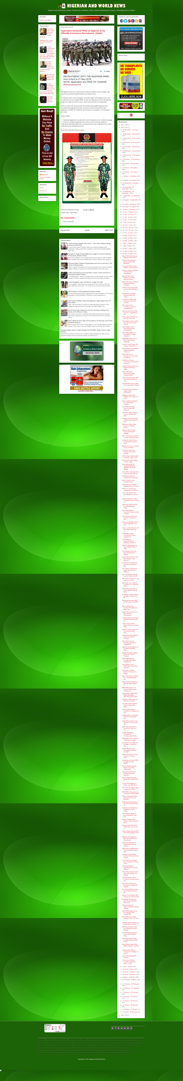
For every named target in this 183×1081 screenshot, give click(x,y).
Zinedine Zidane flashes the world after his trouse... (130, 923)
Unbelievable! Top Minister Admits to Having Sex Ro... (130, 716)
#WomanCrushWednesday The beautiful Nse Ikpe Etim (130, 850)
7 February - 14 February (130, 992)
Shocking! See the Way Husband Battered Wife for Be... (130, 940)
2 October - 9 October (129, 180)
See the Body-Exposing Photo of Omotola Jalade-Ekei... (129, 767)
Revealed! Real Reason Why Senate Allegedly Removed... (129, 901)
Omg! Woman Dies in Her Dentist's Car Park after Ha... (130, 722)
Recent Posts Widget (140, 58)
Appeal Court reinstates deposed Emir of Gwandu (130, 485)
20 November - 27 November (131, 151)
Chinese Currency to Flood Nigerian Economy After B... (130, 619)
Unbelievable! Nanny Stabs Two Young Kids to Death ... (130, 385)
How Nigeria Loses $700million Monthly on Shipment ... (130, 666)
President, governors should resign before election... (129, 451)
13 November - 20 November (131, 155)
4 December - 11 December (131, 142)
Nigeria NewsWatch (87, 1048)
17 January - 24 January (130, 1005)
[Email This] (84, 210)
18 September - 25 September (128, 188)
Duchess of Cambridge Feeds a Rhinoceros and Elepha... (130, 856)
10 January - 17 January (130, 1009)
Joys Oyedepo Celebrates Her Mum (102, 1046)
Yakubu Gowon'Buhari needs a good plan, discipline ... (129, 261)
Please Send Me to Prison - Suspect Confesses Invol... (130, 756)
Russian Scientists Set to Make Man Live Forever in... (130, 826)
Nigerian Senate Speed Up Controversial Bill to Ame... (130, 631)
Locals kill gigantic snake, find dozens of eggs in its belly (85, 282)
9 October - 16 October (130, 176)
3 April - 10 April (127, 966)
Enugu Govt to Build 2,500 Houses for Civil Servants (130, 895)
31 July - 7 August (128, 212)
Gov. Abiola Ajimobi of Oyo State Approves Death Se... (130, 890)
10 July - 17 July (128, 220)
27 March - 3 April (128, 969)
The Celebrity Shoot (51, 1041)
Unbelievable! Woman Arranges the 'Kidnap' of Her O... (130, 951)
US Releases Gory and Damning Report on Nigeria (129, 552)
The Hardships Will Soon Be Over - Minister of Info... (129, 517)
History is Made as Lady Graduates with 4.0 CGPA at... (130, 500)
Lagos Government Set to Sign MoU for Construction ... (130, 613)
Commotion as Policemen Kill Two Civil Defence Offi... (130, 564)
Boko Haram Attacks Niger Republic (132, 1041)
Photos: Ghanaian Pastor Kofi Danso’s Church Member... (129, 797)
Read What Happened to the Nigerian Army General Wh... (129, 912)
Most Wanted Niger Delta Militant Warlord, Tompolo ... (130, 945)
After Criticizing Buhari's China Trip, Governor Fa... (129, 728)
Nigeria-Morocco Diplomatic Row (101, 1048)
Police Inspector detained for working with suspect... (129, 402)
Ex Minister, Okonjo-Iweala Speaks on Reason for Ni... (130, 596)
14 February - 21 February (131, 988)
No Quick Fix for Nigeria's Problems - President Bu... (130, 744)
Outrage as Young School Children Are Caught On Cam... (130, 420)
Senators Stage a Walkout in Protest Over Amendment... (130, 271)
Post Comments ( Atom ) (91, 236)
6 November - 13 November (131, 159)
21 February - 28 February (131, 984)
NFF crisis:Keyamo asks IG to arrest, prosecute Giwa (130, 436)
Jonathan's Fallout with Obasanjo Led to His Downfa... (129, 301)
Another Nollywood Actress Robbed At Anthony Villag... (130, 367)
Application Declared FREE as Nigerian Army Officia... (130, 761)
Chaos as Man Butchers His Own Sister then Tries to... (130, 529)
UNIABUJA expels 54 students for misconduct (130, 476)
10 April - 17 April (128, 253)
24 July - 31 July (128, 214)
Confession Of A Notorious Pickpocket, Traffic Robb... (130, 809)
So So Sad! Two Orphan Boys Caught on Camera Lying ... (130, 861)
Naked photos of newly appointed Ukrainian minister (84, 291)
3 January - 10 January (130, 1012)
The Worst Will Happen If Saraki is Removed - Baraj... (129, 705)
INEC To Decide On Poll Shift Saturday (83, 1046)
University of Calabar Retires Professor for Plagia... (129, 671)
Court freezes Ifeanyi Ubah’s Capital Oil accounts (128, 408)
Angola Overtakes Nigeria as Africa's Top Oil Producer (130, 637)
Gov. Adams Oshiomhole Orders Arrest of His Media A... (129, 570)
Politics (96, 1039)
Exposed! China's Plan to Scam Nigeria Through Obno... (129, 590)
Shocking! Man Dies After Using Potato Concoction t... (130, 602)
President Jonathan (62, 1051)
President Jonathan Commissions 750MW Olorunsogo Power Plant (85, 1051)
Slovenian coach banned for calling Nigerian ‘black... (129, 506)
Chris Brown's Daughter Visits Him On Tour (61, 1044)
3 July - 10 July (127, 222)
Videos (133, 1039)
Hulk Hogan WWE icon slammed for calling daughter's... (129, 334)
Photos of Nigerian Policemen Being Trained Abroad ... (130, 906)
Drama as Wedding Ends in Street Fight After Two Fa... (130, 523)
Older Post (109, 230)
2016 (122, 127)
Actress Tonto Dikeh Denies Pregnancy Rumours (86, 1041)
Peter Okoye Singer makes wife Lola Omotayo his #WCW (130, 873)
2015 (122, 1015)
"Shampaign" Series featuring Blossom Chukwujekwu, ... (128, 328)
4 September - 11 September (131, 195)
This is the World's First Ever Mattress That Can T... (130, 494)
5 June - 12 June (128, 233)
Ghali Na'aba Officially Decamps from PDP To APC (60, 1046)
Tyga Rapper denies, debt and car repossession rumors (130, 322)
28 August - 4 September (130, 200)
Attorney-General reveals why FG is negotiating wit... (129, 312)
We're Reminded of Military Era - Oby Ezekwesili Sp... (130, 677)
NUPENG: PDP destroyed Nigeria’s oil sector (130, 700)
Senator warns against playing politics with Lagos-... (129, 295)
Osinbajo (71, 1041)
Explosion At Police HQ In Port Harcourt (133, 1044)
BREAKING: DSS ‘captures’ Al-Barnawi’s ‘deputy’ (130, 739)
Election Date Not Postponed (97, 1044)
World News (102, 1039)
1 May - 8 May (127, 246)
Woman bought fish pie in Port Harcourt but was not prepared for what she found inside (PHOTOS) (47, 88)
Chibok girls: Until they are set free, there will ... (130, 317)
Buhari (108, 1039)
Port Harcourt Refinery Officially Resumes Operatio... (129, 773)
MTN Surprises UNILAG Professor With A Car (50, 1048)
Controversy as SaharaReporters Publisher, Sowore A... (129, 541)
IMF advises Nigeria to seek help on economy (130, 579)
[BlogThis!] (86, 210)
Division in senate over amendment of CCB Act (130, 489)
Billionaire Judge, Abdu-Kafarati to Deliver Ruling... (129, 425)
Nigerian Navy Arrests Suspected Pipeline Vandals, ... (128, 431)
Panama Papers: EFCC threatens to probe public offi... (130, 879)
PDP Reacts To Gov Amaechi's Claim (47, 1051)
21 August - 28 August (129, 204)
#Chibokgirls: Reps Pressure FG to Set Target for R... (128, 535)
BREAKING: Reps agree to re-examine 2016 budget (130, 792)
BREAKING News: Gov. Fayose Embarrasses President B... (129, 689)
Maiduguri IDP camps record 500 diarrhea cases (46, 42)
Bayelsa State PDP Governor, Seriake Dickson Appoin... (128, 277)
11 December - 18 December (131, 138)
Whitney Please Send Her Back (106, 1053)
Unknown (45, 174)
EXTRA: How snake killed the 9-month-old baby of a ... (130, 289)
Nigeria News (42, 1041)
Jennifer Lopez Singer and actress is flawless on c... (130, 345)
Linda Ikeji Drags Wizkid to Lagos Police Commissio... (130, 391)
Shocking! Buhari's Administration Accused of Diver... (130, 867)
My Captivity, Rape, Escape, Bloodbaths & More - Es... (129, 607)
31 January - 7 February (130, 996)
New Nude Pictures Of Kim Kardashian (71, 1048)
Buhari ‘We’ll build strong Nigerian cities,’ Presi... (129, 256)
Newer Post (65, 230)
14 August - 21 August (129, 206)
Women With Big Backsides (121, 1053)
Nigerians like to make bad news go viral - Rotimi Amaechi (47, 33)
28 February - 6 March (130, 979)
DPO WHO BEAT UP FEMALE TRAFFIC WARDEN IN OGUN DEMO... (128, 467)
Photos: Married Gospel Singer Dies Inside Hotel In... (130, 779)
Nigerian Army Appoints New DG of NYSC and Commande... (129, 838)
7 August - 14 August (129, 209)
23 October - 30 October (130, 167)
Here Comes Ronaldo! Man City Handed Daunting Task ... (130, 379)
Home (87, 230)
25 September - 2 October (131, 183)
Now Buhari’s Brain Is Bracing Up (119, 1048)
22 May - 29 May (128, 238)
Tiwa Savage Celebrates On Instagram (87, 1053)
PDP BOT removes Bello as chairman (50, 99)
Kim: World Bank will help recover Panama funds (129, 575)
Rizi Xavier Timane (126, 1051)
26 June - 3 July (128, 225)
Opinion (138, 1039)
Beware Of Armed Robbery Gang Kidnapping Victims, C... (130, 350)
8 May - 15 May (127, 243)
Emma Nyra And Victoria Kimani (114, 1044)
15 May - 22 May (128, 240)
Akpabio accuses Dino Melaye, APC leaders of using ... (130, 396)
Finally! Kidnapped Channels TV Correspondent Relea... (130, 734)
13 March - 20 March (129, 974)
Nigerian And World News (60, 1039)
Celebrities (84, 1039)
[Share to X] (88, 210)
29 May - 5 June (128, 235)
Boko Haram (128, 1039)
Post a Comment (68, 221)
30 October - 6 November (130, 163)
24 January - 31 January (130, 1001)
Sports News (114, 1039)
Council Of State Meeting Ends (81, 1044)
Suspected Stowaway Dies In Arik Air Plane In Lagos (64, 1053)
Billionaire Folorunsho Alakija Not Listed (111, 1041)
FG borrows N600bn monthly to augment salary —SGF (129, 961)
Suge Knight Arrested (44, 1053)
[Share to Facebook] (91, 210)
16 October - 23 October (130, 172)
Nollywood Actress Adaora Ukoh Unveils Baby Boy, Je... (130, 803)
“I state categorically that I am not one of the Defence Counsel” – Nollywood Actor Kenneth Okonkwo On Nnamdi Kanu (47, 52)
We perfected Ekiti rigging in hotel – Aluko (130, 461)
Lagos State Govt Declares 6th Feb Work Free (124, 1046)
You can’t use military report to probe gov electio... (130, 788)
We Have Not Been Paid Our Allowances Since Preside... (129, 928)
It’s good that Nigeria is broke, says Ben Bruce (129, 784)
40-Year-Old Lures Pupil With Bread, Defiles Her (50, 77)
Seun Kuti (134, 1051)
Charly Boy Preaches (44, 1044)
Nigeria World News (63, 1041)
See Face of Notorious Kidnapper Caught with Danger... (129, 885)
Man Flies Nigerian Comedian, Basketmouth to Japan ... (130, 512)
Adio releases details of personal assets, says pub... (129, 815)
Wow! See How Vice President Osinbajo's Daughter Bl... (129, 642)
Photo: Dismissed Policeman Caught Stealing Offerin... (128, 373)
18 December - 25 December (131, 134)
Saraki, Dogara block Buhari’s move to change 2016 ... (130, 625)
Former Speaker (43, 1046)
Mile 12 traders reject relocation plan (128, 481)
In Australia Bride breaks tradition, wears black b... (130, 266)
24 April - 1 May (127, 248)
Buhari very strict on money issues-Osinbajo (130, 446)
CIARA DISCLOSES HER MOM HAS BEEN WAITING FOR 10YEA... (130, 695)
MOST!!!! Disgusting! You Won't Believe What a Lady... (129, 547)
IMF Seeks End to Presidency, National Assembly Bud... (129, 306)
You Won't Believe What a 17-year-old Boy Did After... (130, 414)
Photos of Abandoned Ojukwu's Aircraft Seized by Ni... (130, 821)
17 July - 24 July (128, 217)
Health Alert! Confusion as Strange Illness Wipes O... (130, 683)
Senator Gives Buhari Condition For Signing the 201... (130, 711)
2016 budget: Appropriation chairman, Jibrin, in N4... (130, 456)
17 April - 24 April (128, 251)
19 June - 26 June (128, 227)
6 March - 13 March (129, 977)
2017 (122, 125)
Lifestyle (90, 1039)
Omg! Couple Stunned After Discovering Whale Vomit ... (130, 832)
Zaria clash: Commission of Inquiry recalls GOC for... (130, 472)
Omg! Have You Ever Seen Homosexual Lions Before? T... (130, 558)
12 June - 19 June (128, 230)
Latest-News (73, 212)
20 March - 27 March (129, 972)
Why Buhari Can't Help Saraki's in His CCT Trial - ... (130, 918)
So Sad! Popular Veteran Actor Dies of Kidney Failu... (129, 934)
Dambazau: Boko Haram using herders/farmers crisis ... (129, 441)
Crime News (121, 1039)
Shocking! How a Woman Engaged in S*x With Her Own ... (130, 584)
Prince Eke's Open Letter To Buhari (112, 1051)
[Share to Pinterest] (93, 210)
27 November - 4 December (131, 146)
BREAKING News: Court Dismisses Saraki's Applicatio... (129, 340)
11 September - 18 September (128, 192)
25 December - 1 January (130, 130)
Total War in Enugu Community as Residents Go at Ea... (130, 361)
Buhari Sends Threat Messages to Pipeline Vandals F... (129, 750)
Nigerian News (49, 1039)
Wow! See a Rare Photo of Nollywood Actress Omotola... (130, 283)
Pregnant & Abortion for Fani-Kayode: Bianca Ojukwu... (129, 844)
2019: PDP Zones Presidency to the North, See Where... (130, 356)
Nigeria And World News (74, 1039)
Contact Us (43, 190)
